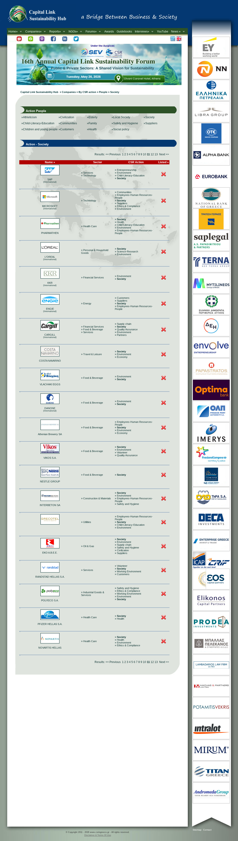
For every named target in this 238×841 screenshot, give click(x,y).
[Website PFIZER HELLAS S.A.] (50, 619)
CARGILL (49, 334)
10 (144, 154)
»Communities (68, 123)
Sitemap (197, 829)
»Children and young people (39, 129)
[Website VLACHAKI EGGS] (50, 379)
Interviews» (141, 31)
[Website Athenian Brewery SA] (50, 429)
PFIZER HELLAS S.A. (50, 624)
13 (156, 154)
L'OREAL (50, 256)
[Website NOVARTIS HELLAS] (50, 642)
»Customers (66, 129)
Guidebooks (124, 31)
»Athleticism (29, 117)
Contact (207, 829)
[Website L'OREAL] (50, 251)
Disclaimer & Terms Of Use (97, 835)
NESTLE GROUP (50, 481)
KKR (50, 282)
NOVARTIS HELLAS (49, 647)
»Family (92, 123)
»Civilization (66, 117)
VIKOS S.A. (49, 457)
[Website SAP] (50, 174)
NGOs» (72, 31)
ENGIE (50, 308)
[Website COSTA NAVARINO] (50, 355)
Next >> (164, 154)
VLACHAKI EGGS (50, 384)
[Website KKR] (50, 277)
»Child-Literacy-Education (37, 123)
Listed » (163, 162)
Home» (12, 31)
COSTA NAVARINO (50, 360)
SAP (49, 179)
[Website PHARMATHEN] (50, 227)
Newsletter (15, 41)
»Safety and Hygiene (125, 123)
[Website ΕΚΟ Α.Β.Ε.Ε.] (50, 547)
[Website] (50, 523)
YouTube (162, 31)
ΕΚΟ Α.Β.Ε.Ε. (49, 552)
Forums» (90, 31)
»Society (149, 117)
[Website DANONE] (50, 403)
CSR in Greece (42, 15)
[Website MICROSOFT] (50, 201)
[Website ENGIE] (50, 303)
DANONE (49, 408)
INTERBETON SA (50, 505)
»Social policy (120, 129)
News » (175, 31)
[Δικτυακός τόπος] (99, 84)
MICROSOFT (50, 206)
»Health (92, 129)
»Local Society (121, 117)
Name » (50, 162)
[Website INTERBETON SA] (50, 500)
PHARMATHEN (50, 233)
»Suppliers (150, 123)
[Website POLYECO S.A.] (50, 595)
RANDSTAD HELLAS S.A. (50, 576)
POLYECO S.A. (50, 600)
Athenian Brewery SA (50, 434)
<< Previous (113, 154)
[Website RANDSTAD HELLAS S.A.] (50, 571)
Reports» (54, 31)
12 (152, 154)
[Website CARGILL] (50, 329)
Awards (109, 31)
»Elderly (92, 117)
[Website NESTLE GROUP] (50, 476)
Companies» (33, 31)
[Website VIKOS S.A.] (50, 452)
